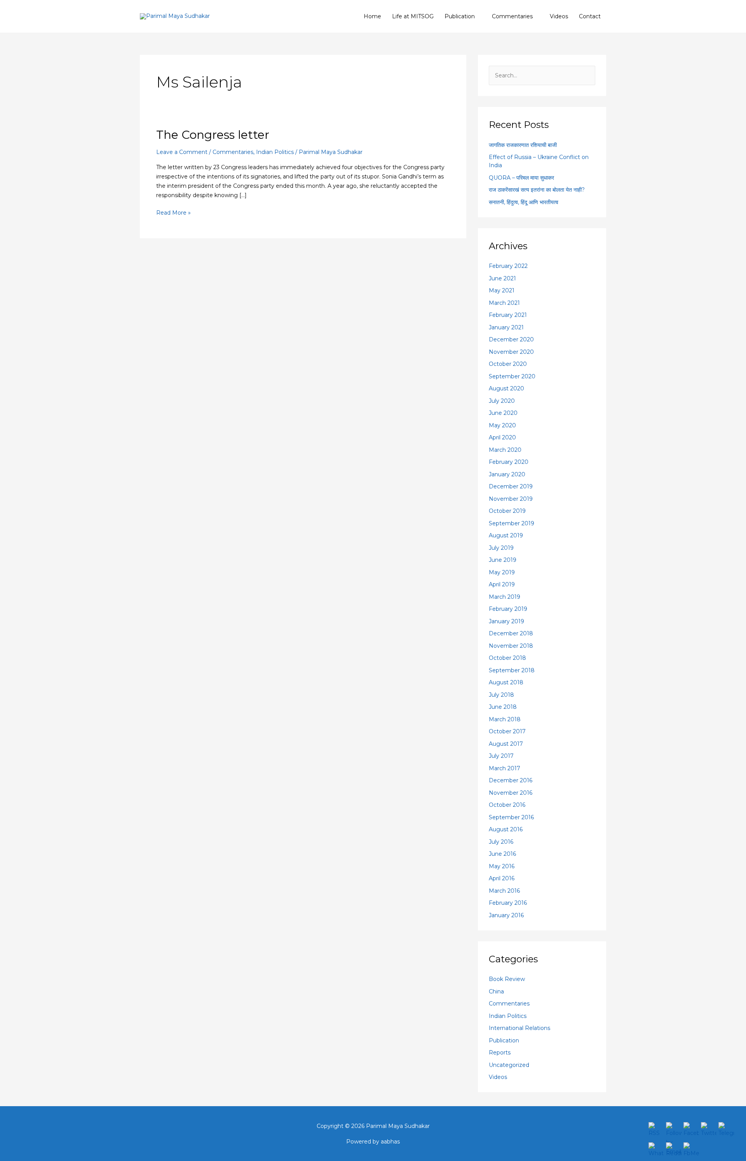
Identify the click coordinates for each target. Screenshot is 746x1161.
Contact (590, 16)
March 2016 (504, 890)
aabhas (390, 1141)
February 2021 (508, 314)
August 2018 (506, 682)
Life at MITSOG (413, 16)
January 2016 (506, 915)
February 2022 (508, 265)
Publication (459, 16)
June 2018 (503, 706)
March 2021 (504, 302)
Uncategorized (509, 1064)
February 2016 (508, 902)
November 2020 (511, 351)
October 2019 (507, 510)
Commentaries (512, 16)
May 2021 (501, 290)
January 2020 (507, 474)
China (496, 991)
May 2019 (502, 572)
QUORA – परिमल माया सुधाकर (521, 177)
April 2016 (501, 878)
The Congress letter (212, 135)
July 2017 (501, 755)
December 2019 (511, 486)
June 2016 (502, 853)
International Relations (519, 1028)
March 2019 (504, 596)
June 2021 (502, 278)
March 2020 (505, 449)
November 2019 (511, 498)
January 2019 (506, 621)
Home (372, 16)
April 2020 (502, 437)
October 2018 (507, 657)
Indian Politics (275, 152)
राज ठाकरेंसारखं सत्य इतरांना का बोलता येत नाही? (537, 189)
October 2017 (507, 731)
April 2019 (502, 584)
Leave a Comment (181, 152)
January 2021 (506, 327)
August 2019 (506, 535)
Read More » (173, 212)
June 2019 (502, 559)
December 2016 (510, 780)
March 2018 (505, 719)
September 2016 (511, 817)
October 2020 (508, 363)
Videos (559, 16)
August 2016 (506, 829)
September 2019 (511, 523)
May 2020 (502, 425)
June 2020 (503, 412)
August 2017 (506, 743)
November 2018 (511, 645)
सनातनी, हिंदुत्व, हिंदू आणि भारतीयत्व (523, 202)
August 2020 (506, 388)
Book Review (507, 979)
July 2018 (501, 694)
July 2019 (501, 547)
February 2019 (508, 608)
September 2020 (512, 376)
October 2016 (507, 804)
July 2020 (502, 400)
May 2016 (501, 866)
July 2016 (501, 841)
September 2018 (512, 670)
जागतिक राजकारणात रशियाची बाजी (523, 145)
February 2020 (508, 461)
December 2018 (511, 633)
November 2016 (510, 792)
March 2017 (504, 768)
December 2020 (511, 339)
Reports (500, 1052)
